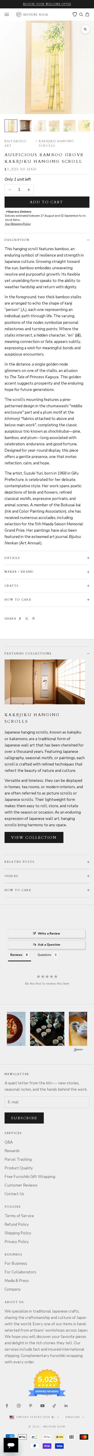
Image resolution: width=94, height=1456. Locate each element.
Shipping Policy (18, 1233)
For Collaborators (20, 1272)
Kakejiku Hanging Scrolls (56, 143)
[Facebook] (20, 618)
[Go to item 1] (11, 125)
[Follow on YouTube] (42, 1405)
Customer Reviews (21, 1185)
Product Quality (19, 1168)
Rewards (12, 1150)
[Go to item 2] (25, 125)
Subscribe (24, 1118)
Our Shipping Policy (18, 224)
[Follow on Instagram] (18, 1405)
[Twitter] (27, 618)
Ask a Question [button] (49, 945)
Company (13, 1289)
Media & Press (17, 1280)
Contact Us (14, 1194)
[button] (34, 1029)
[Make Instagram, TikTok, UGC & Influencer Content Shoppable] (79, 1050)
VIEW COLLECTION (34, 837)
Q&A (9, 1142)
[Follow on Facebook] (7, 1405)
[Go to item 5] (69, 125)
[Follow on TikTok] (54, 1405)
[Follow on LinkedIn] (66, 1405)
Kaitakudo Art (15, 143)
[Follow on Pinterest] (30, 1405)
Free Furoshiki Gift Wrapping (30, 1176)
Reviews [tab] (16, 955)
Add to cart (46, 202)
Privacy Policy (17, 1241)
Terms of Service (19, 1216)
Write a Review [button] (49, 934)
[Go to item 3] (40, 125)
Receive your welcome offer (47, 4)
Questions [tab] (44, 955)
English (73, 1417)
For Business (16, 1263)
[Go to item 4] (54, 125)
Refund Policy (17, 1224)
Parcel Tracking (18, 1159)
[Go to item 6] (84, 125)
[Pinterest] (33, 618)
